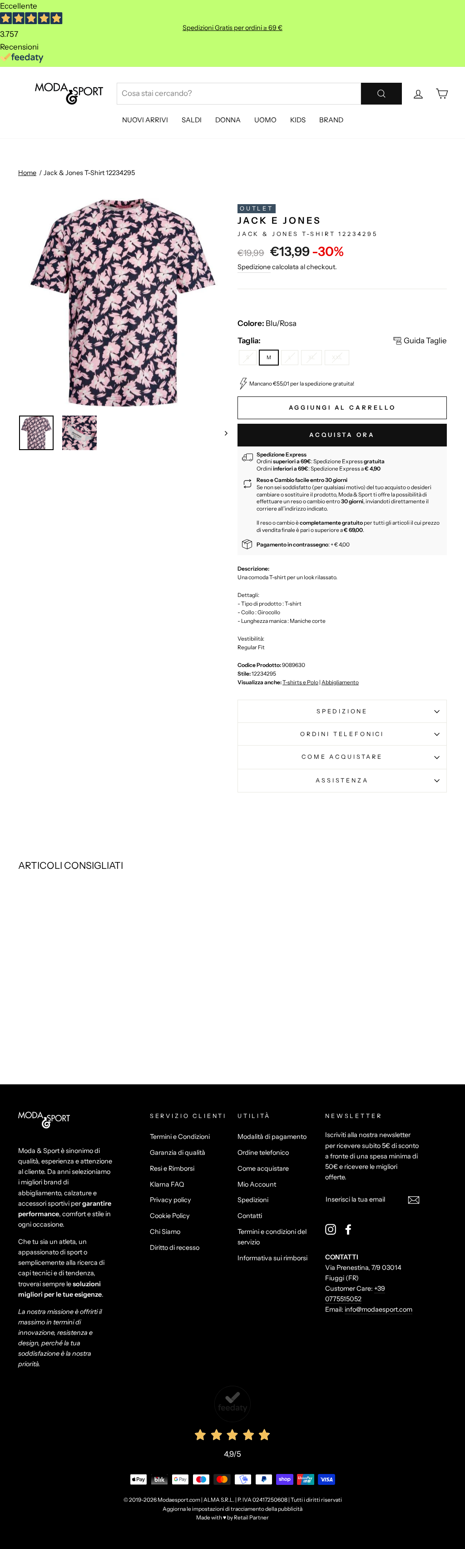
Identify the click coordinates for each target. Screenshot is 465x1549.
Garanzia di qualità (177, 1152)
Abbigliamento (340, 682)
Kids (298, 119)
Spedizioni (252, 1200)
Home (27, 173)
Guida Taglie (425, 340)
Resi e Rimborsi (172, 1168)
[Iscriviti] (414, 1199)
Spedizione (254, 267)
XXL (337, 357)
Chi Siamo (165, 1232)
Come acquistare (342, 756)
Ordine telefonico (263, 1152)
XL (311, 357)
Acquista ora (342, 434)
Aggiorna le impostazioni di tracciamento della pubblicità (232, 1508)
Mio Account (256, 1184)
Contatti (249, 1216)
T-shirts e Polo (300, 682)
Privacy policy (170, 1200)
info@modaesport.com (378, 1309)
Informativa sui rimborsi (272, 1258)
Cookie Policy (170, 1216)
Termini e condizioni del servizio (272, 1237)
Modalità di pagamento (272, 1137)
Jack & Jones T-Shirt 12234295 (89, 173)
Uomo (265, 119)
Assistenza (342, 780)
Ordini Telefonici (342, 734)
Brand (331, 119)
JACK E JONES (279, 220)
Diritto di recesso (174, 1247)
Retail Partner (251, 1517)
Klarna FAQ (167, 1184)
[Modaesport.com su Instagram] (330, 1228)
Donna (228, 119)
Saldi (192, 119)
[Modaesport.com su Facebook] (348, 1228)
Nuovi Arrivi (145, 119)
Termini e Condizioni (180, 1137)
